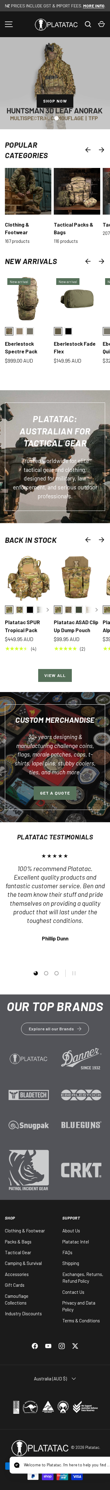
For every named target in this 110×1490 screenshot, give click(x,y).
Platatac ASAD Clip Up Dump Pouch (76, 626)
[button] (101, 24)
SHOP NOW (55, 100)
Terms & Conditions (81, 1320)
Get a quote (55, 793)
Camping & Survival (23, 1263)
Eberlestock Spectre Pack (21, 347)
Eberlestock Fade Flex (75, 347)
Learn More (29, 1062)
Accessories (17, 1274)
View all (55, 675)
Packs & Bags (18, 1241)
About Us (71, 1230)
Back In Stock (31, 539)
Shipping (70, 1263)
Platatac (92, 1447)
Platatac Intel (75, 1241)
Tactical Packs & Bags (73, 228)
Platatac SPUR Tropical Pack (22, 626)
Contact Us (73, 1292)
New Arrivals (31, 261)
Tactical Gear (18, 1252)
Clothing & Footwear (17, 228)
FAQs (67, 1252)
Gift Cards (14, 1285)
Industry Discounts (23, 1313)
